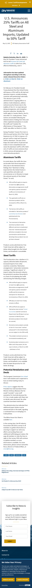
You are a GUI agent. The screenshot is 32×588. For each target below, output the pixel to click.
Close (30, 2)
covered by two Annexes (16, 214)
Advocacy (4, 469)
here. (10, 420)
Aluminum (18, 455)
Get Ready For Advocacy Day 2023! (11, 481)
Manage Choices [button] (8, 579)
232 (24, 455)
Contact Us (5, 555)
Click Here (15, 5)
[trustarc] (27, 585)
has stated (24, 376)
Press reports (7, 387)
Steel (11, 455)
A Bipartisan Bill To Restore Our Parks (12, 489)
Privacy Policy (5, 585)
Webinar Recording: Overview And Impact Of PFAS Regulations (15, 471)
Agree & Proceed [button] (22, 579)
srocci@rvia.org (8, 449)
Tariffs (6, 455)
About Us (5, 551)
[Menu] (29, 11)
